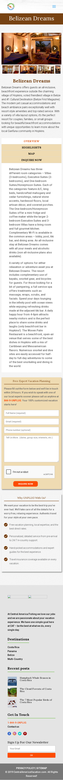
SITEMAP (41, 768)
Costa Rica (13, 647)
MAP (31, 153)
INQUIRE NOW (31, 160)
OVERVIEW (31, 141)
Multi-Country (15, 659)
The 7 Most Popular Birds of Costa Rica (36, 701)
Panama (12, 651)
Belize (11, 655)
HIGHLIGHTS (31, 147)
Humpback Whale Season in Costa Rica (35, 679)
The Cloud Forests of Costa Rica (35, 690)
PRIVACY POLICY (25, 768)
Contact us (13, 726)
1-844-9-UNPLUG (17, 722)
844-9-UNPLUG (12, 400)
